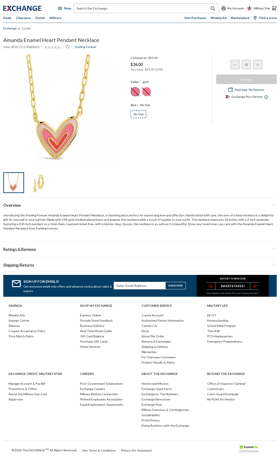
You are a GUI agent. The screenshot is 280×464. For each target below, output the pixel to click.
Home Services (90, 346)
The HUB (213, 331)
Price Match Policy (21, 336)
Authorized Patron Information (163, 320)
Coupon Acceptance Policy (27, 331)
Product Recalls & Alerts (158, 362)
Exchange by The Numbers (160, 394)
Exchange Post (152, 404)
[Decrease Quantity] (235, 64)
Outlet (40, 18)
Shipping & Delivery (155, 346)
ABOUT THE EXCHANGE (160, 374)
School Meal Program (221, 326)
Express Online (90, 315)
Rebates (14, 326)
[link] (52, 47)
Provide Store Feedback (96, 320)
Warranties (149, 352)
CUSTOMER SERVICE (157, 305)
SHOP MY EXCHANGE (96, 305)
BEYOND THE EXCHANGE (226, 374)
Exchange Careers (92, 389)
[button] (140, 248)
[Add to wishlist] (67, 47)
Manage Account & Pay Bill (27, 383)
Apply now (16, 399)
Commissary (215, 389)
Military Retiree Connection (99, 394)
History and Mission (155, 383)
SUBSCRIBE (175, 285)
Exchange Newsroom (156, 399)
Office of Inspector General (226, 383)
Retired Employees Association (101, 399)
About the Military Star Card (28, 394)
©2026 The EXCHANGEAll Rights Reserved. (44, 450)
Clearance (23, 18)
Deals (7, 18)
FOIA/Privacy (151, 420)
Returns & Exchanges (156, 341)
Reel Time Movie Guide (96, 331)
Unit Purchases (195, 18)
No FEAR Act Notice (221, 399)
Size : (134, 105)
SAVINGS (15, 305)
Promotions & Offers (23, 389)
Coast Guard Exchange (223, 394)
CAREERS (87, 374)
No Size (139, 114)
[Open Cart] (274, 8)
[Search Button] (213, 8)
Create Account (153, 315)
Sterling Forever (85, 47)
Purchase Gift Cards (94, 341)
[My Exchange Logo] (30, 8)
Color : (135, 82)
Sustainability (151, 415)
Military (55, 18)
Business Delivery (92, 326)
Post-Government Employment (101, 383)
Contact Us (149, 326)
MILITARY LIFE (217, 305)
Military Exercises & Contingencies (165, 410)
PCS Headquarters (220, 336)
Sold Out (246, 79)
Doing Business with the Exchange (165, 425)
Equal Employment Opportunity (101, 404)
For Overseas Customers (159, 357)
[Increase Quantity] (257, 64)
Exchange (10, 28)
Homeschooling (217, 320)
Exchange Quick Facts (157, 389)
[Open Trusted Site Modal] (249, 448)
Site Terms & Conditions (99, 450)
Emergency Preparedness (224, 341)
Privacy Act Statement (136, 450)
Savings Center (19, 320)
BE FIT (211, 315)
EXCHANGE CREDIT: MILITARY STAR (35, 374)
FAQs (145, 331)
